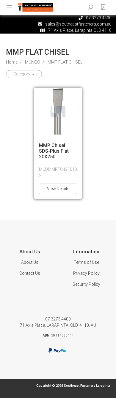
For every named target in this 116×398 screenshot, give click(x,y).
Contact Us (29, 273)
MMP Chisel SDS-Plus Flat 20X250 (54, 151)
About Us (29, 262)
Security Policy (86, 284)
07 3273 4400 (58, 319)
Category (22, 74)
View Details (58, 188)
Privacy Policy (86, 273)
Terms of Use (86, 262)
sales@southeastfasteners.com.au (78, 24)
